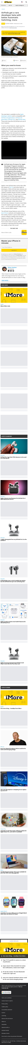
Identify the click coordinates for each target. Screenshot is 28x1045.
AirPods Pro (11, 119)
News (3, 23)
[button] (26, 2)
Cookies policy (5, 1006)
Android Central (5, 1030)
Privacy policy (5, 1003)
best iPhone (4, 213)
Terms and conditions (7, 997)
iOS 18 (10, 5)
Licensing (4, 1015)
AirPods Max (21, 119)
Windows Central (5, 1033)
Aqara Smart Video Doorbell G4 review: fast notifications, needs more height (14, 966)
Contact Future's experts (7, 1000)
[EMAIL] (13, 271)
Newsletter (24, 60)
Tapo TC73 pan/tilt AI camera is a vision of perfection (14, 960)
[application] (14, 149)
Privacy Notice (19, 255)
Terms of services (17, 254)
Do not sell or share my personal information (12, 1036)
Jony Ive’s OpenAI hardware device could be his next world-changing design (15, 978)
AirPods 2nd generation (8, 118)
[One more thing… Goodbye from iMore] (14, 950)
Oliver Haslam (10, 23)
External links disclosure (7, 1018)
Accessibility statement (7, 1009)
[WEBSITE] (11, 271)
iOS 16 (11, 187)
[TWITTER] (9, 271)
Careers (3, 1012)
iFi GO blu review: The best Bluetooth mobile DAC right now (14, 972)
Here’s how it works (13, 27)
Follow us (17, 60)
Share (5, 60)
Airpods (3, 9)
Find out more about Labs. (14, 33)
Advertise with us (6, 1027)
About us (4, 1021)
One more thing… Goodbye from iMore (14, 956)
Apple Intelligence (20, 5)
